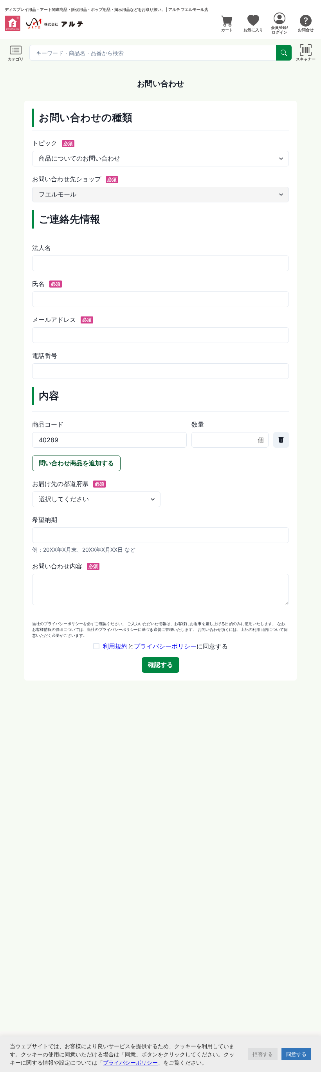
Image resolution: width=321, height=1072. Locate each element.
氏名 (46, 284)
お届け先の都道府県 (68, 484)
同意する (296, 1054)
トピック (52, 143)
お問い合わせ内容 (65, 566)
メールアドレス (62, 319)
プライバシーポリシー (165, 646)
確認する (160, 664)
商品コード (47, 424)
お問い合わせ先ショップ (74, 179)
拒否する (262, 1054)
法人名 (41, 248)
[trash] (281, 440)
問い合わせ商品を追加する (76, 463)
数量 (197, 424)
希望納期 (44, 519)
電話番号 (44, 355)
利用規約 (115, 646)
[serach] (284, 53)
